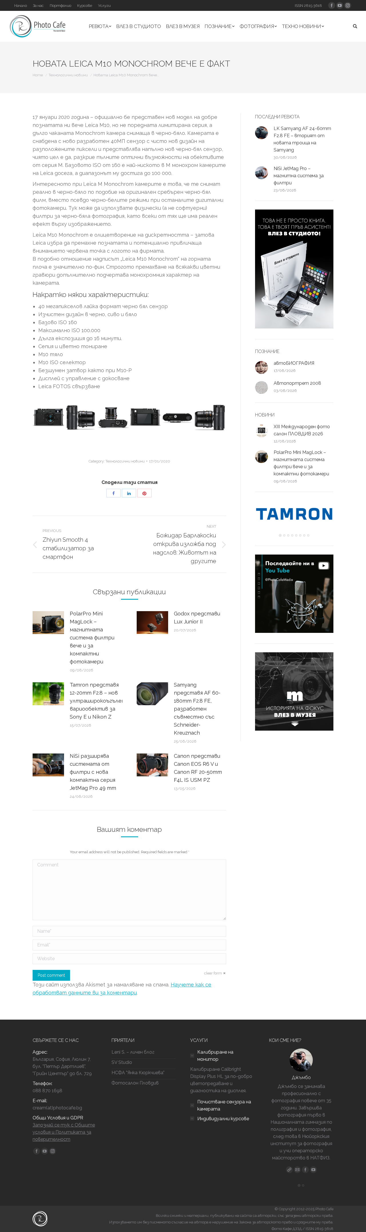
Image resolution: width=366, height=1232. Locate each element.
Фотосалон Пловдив (135, 1083)
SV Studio (122, 1062)
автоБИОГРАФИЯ (294, 363)
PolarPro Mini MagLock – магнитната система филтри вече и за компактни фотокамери (92, 638)
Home (38, 75)
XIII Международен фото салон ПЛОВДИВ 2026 (302, 430)
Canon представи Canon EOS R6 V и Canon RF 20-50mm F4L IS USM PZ (198, 768)
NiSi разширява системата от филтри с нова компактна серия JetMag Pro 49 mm (93, 772)
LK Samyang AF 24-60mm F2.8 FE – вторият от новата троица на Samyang (302, 139)
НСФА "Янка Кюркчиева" (138, 1072)
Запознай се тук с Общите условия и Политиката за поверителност (64, 1132)
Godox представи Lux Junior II (197, 618)
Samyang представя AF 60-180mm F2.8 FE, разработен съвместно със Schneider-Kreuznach (197, 709)
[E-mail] (297, 1162)
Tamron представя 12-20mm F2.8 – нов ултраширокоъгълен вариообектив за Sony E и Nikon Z (97, 701)
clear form (213, 973)
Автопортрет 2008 (297, 383)
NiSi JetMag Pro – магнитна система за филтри (299, 176)
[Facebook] (305, 1162)
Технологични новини (68, 75)
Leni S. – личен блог (133, 1052)
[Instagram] (313, 1162)
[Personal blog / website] (289, 1162)
